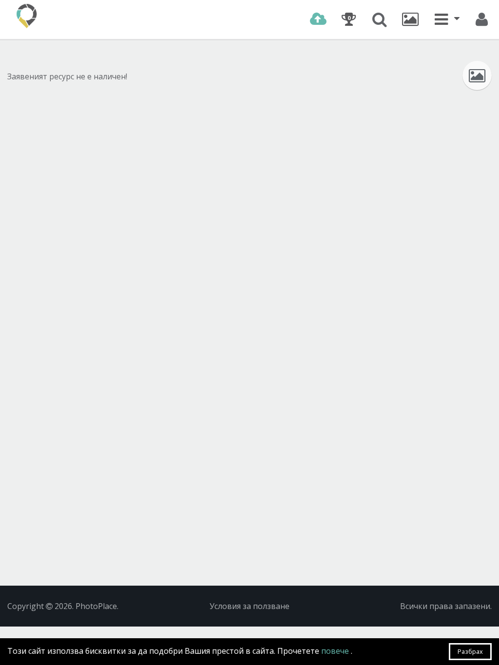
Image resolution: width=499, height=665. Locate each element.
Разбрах (470, 651)
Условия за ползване (249, 606)
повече (336, 651)
